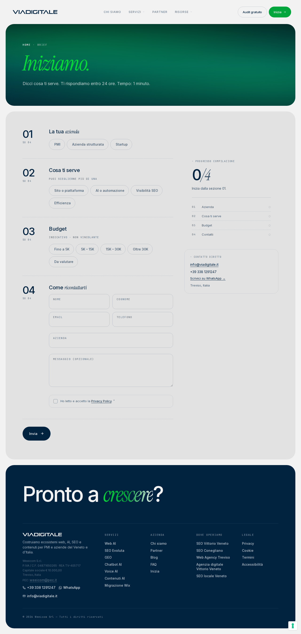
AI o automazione (109, 191)
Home (27, 44)
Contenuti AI (115, 578)
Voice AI (111, 571)
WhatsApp (71, 587)
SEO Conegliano (209, 550)
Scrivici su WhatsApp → (208, 278)
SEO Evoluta (114, 550)
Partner (156, 550)
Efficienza (62, 204)
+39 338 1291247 (203, 272)
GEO (108, 557)
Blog (154, 557)
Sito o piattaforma (68, 191)
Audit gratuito (252, 12)
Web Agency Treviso (213, 557)
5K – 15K (87, 250)
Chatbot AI (113, 564)
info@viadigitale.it (204, 264)
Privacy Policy (101, 401)
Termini (248, 557)
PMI (56, 145)
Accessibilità (252, 564)
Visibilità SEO (146, 191)
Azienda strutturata (87, 145)
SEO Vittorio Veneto (212, 543)
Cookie (247, 550)
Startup (121, 145)
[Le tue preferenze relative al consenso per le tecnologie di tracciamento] (292, 625)
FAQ (153, 564)
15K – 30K (113, 250)
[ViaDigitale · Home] (35, 12)
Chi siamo (158, 543)
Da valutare (63, 263)
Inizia (154, 571)
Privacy (248, 543)
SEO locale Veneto (211, 576)
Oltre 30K (140, 250)
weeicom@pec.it (43, 580)
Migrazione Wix (117, 585)
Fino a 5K (61, 250)
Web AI (110, 543)
